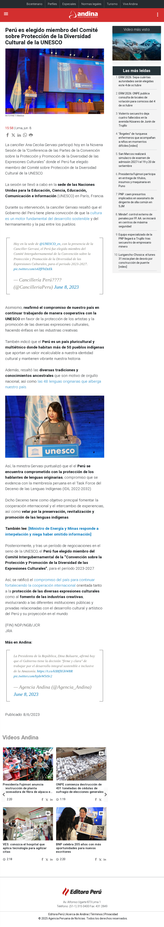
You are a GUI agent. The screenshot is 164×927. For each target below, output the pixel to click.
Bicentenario (34, 4)
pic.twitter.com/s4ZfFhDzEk (33, 269)
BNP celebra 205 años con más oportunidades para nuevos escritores (78, 848)
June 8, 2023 (66, 287)
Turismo (112, 4)
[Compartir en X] (47, 799)
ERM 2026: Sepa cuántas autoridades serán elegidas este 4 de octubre (136, 81)
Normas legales (91, 4)
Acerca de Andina (77, 914)
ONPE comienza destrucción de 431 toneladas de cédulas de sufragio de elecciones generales (80, 788)
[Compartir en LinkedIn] (51, 799)
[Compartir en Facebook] (43, 799)
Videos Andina (20, 737)
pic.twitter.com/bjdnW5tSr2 (33, 676)
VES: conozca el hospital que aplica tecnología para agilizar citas (25, 848)
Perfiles (52, 4)
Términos (96, 914)
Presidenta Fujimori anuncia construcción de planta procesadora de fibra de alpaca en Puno (27, 790)
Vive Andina (130, 4)
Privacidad (111, 914)
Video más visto (137, 29)
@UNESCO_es (49, 244)
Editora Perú (56, 914)
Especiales (69, 4)
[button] (3, 795)
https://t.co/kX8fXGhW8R (55, 671)
